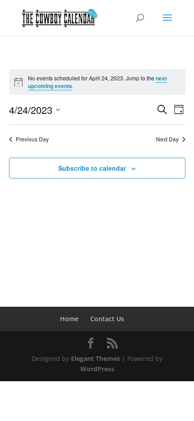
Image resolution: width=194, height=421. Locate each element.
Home (69, 318)
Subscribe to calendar (92, 168)
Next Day (167, 139)
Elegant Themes (95, 358)
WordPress (97, 369)
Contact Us (107, 318)
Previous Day (32, 139)
